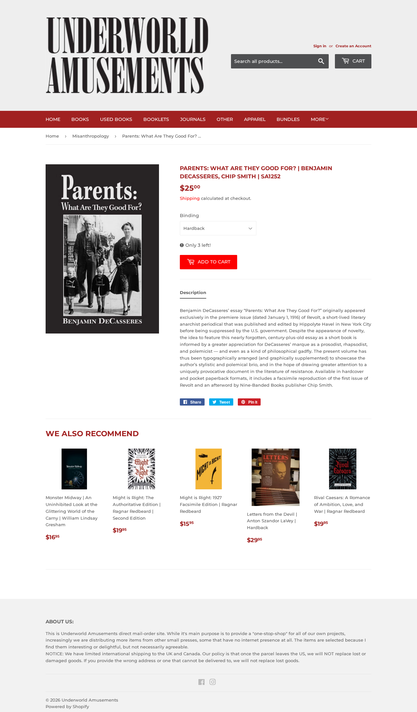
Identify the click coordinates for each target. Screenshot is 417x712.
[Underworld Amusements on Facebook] (201, 683)
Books (80, 119)
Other (225, 119)
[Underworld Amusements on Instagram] (212, 683)
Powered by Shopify (67, 706)
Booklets (156, 119)
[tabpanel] (275, 346)
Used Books (116, 119)
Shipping (190, 198)
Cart (358, 61)
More (318, 119)
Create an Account (353, 46)
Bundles (288, 119)
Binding (189, 215)
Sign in (319, 46)
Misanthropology (90, 136)
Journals (193, 119)
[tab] (193, 294)
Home (53, 119)
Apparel (255, 119)
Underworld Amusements (90, 700)
